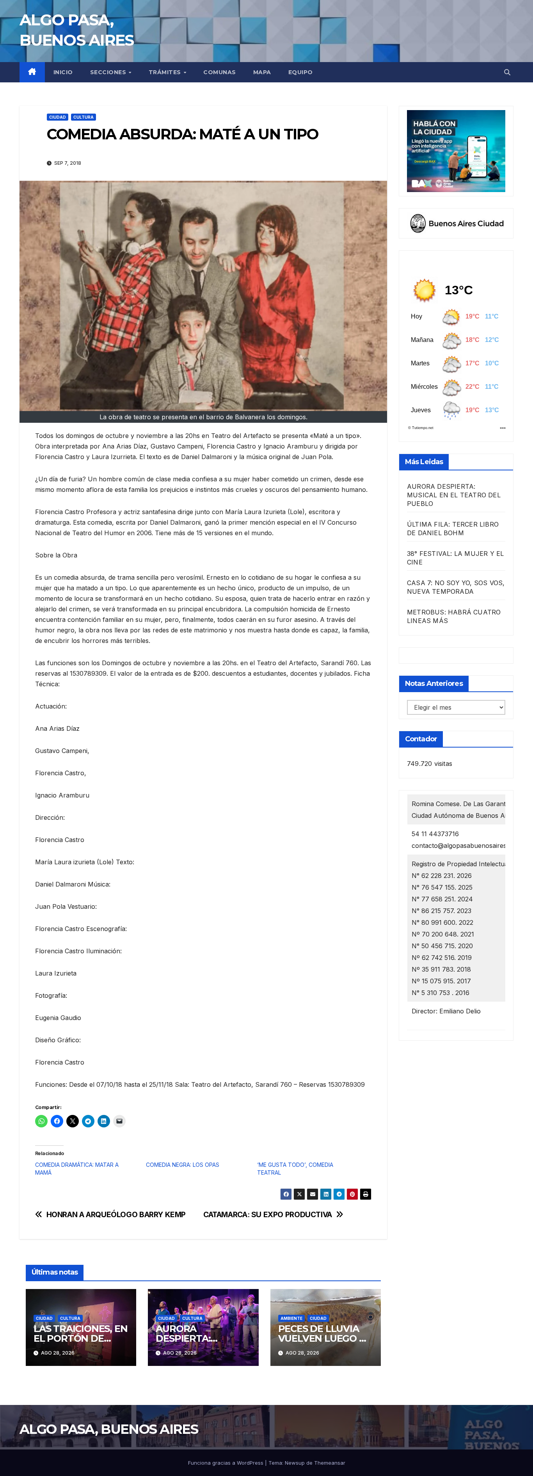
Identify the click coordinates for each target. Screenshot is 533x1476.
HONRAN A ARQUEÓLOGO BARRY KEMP (116, 1214)
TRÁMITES (166, 72)
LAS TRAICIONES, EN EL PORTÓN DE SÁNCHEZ (80, 1338)
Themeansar (329, 1463)
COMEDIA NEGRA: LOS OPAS (182, 1164)
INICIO (63, 72)
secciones (109, 72)
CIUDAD (57, 117)
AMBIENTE (291, 1318)
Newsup (295, 1463)
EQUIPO (300, 72)
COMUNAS (219, 72)
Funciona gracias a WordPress (226, 1463)
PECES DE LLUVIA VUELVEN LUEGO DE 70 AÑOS (325, 1338)
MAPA (262, 72)
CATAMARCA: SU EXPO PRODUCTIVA (267, 1214)
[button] (507, 72)
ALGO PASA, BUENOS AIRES (109, 1429)
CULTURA (83, 117)
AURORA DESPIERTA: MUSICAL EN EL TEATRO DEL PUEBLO (454, 495)
